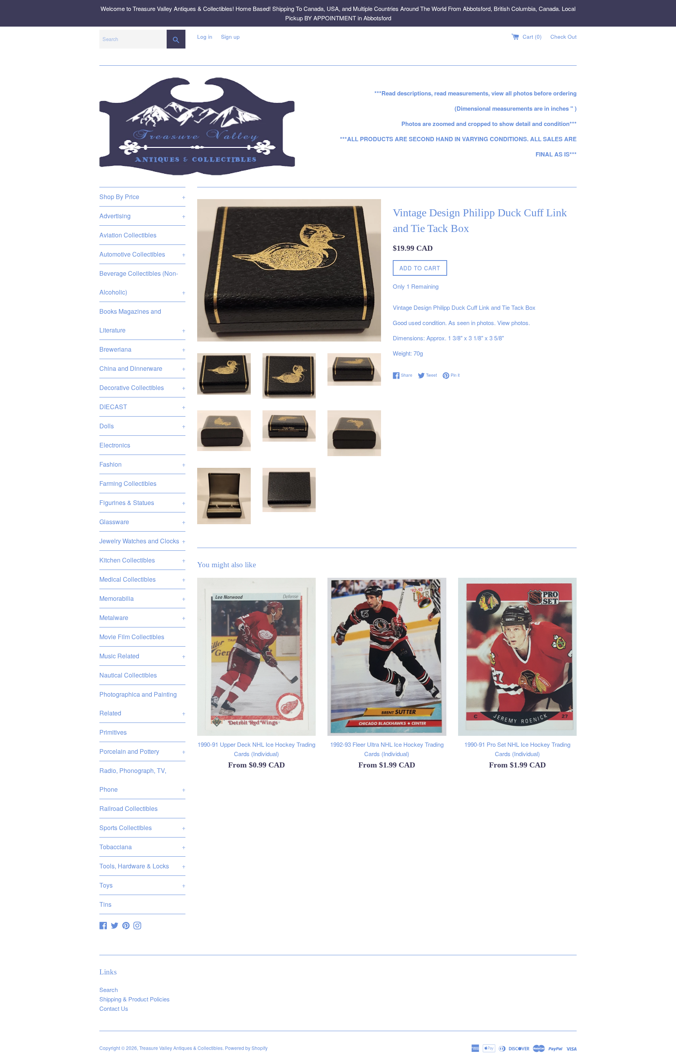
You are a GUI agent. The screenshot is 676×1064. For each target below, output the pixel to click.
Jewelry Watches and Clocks (142, 540)
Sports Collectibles (142, 827)
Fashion (142, 464)
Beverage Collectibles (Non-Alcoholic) (142, 283)
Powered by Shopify (246, 1047)
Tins (105, 904)
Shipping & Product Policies (134, 999)
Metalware (142, 617)
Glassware (142, 521)
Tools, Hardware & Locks (142, 865)
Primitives (113, 732)
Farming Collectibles (127, 483)
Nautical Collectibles (128, 674)
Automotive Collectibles (142, 254)
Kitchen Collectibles (142, 559)
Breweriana (142, 349)
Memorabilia (142, 598)
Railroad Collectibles (128, 808)
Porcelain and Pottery (142, 751)
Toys (142, 885)
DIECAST (142, 406)
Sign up (230, 36)
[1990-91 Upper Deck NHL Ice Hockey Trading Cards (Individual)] (256, 657)
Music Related (142, 655)
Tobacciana (142, 846)
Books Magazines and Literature (142, 320)
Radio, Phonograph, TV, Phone (142, 780)
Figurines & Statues (142, 502)
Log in (204, 36)
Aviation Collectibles (127, 234)
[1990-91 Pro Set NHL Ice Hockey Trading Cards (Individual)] (517, 657)
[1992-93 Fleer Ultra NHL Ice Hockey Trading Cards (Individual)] (386, 657)
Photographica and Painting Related (142, 703)
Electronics (114, 444)
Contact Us (113, 1008)
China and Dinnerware (142, 368)
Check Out (563, 36)
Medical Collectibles (142, 579)
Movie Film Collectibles (131, 636)
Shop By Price (142, 196)
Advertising (142, 215)
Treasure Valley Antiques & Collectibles (181, 1047)
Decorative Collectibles (142, 387)
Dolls (142, 425)
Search (108, 989)
